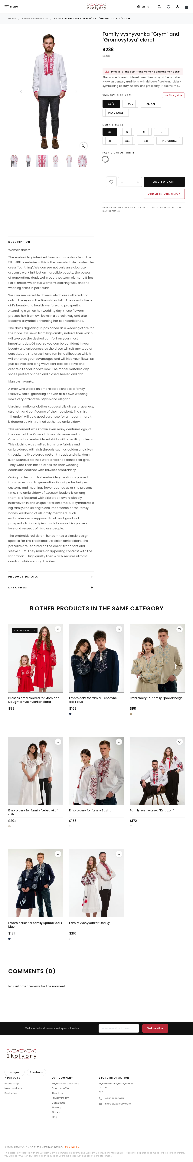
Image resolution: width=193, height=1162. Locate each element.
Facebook (36, 1072)
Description (19, 242)
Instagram (14, 1072)
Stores (56, 1112)
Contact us (58, 1103)
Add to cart (164, 182)
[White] (70, 826)
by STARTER (72, 1147)
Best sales (11, 1093)
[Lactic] (9, 826)
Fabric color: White (119, 152)
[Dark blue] (70, 714)
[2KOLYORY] (21, 1054)
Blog (54, 1117)
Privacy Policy (60, 1098)
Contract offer (60, 1088)
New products (13, 1088)
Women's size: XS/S (117, 95)
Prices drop (12, 1083)
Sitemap (57, 1107)
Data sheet (18, 587)
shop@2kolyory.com (118, 1103)
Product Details (23, 576)
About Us (57, 1093)
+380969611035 (114, 1098)
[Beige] (131, 714)
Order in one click (164, 194)
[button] (122, 182)
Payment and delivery (65, 1083)
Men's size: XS (113, 124)
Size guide (173, 95)
